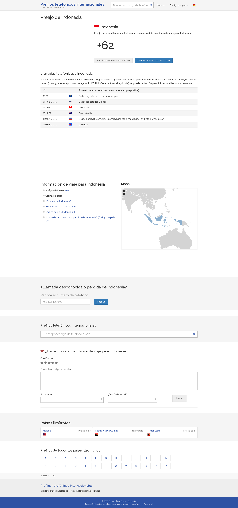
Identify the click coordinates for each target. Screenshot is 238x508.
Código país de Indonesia (59, 211)
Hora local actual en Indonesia (62, 206)
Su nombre (46, 394)
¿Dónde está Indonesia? (58, 201)
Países (160, 5)
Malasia (47, 430)
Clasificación (47, 358)
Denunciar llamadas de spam (153, 60)
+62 (67, 190)
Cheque (101, 301)
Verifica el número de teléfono (113, 60)
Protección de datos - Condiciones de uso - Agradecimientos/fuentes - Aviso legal (119, 504)
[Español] (194, 5)
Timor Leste (153, 430)
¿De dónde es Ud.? (117, 394)
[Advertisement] (65, 43)
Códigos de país (178, 5)
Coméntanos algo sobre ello (55, 369)
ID (75, 211)
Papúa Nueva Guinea (106, 430)
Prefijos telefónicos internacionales (72, 4)
